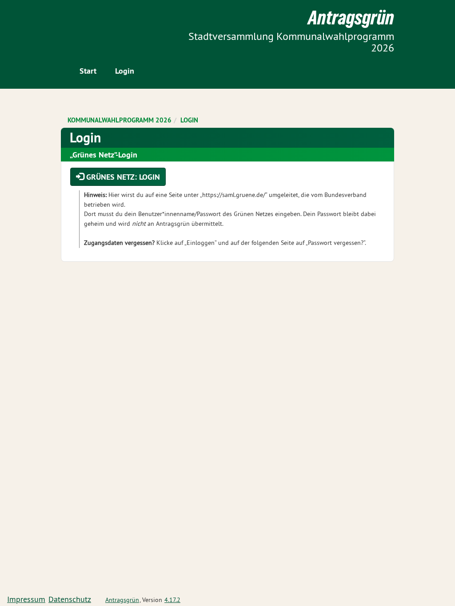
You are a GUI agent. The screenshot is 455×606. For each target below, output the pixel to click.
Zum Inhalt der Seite (40, 22)
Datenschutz (69, 599)
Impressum (26, 599)
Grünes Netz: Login (122, 177)
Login (124, 71)
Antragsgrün (122, 600)
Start (88, 71)
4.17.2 (172, 600)
